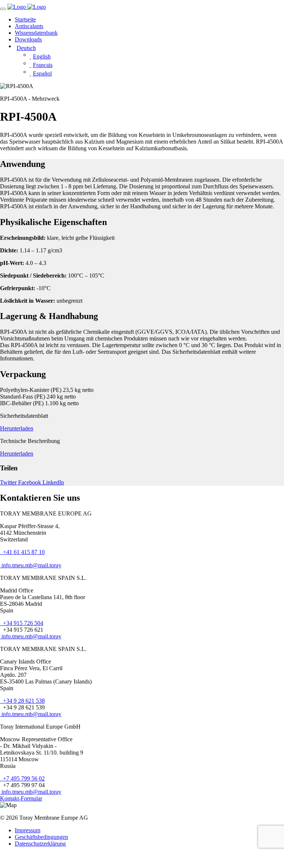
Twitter (9, 482)
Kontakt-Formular (21, 798)
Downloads (28, 39)
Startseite (25, 19)
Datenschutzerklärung (40, 843)
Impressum (27, 830)
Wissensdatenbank (36, 33)
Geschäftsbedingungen (41, 837)
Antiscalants (29, 26)
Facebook (30, 482)
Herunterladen (16, 428)
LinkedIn (53, 482)
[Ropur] (17, 7)
